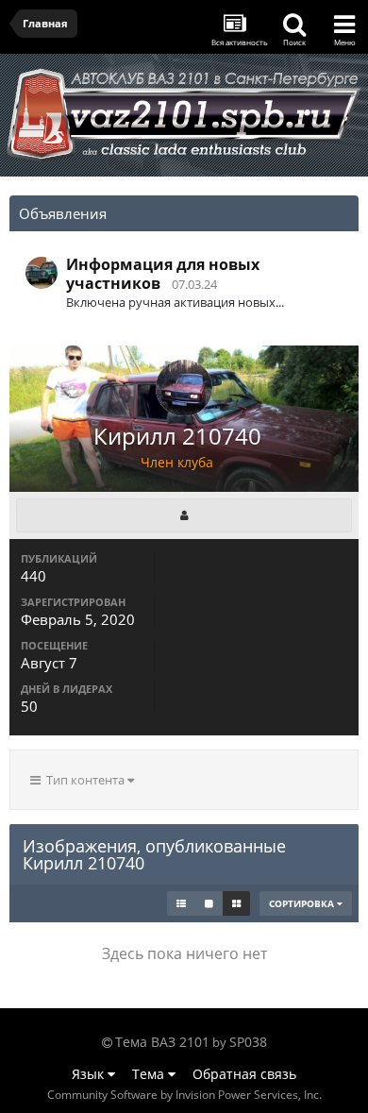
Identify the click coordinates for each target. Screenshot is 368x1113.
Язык (90, 1074)
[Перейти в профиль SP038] (41, 273)
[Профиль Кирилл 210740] (184, 515)
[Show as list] (181, 903)
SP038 (248, 1042)
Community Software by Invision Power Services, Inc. (184, 1095)
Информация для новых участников (162, 274)
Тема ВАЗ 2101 (162, 1042)
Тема (150, 1074)
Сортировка (303, 903)
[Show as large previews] (209, 903)
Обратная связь (244, 1074)
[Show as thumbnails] (236, 903)
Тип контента (84, 779)
